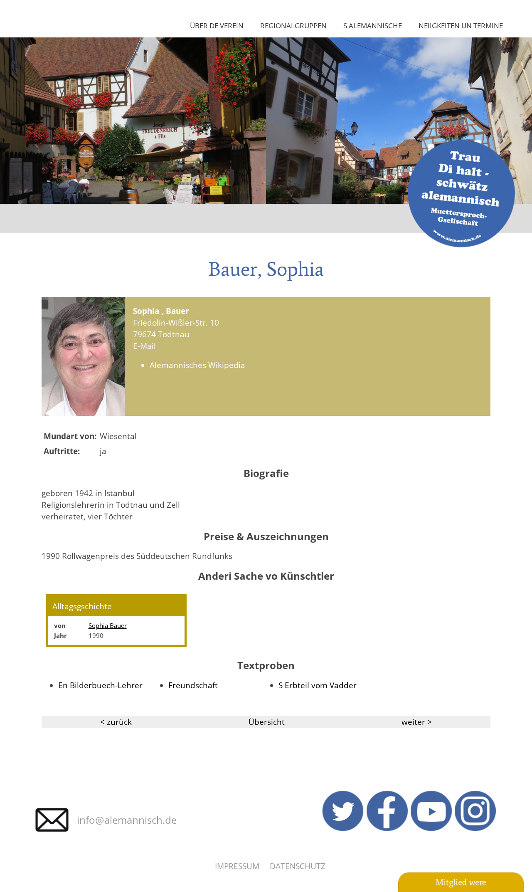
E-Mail (144, 346)
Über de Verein (217, 25)
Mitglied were (461, 882)
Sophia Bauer (108, 625)
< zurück (116, 722)
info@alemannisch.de (127, 820)
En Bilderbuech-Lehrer (100, 685)
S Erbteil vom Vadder (317, 685)
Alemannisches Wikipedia (197, 365)
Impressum (237, 866)
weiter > (416, 722)
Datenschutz (297, 866)
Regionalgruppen (293, 25)
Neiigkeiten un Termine (461, 25)
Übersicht (267, 722)
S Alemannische (372, 25)
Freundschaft (193, 685)
